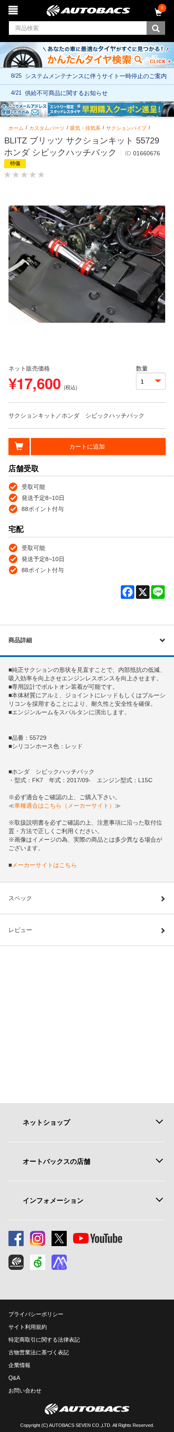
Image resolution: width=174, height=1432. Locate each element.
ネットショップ (46, 1122)
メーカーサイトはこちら (44, 865)
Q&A (14, 1378)
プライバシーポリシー (35, 1314)
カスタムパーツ (47, 128)
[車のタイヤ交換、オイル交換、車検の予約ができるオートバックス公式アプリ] (16, 1262)
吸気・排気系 (85, 128)
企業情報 (19, 1365)
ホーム (16, 128)
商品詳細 (20, 640)
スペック (20, 898)
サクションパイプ (126, 128)
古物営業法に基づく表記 (38, 1352)
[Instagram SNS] (37, 1238)
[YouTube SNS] (97, 1238)
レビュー (20, 930)
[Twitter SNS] (59, 1238)
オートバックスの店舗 (56, 1161)
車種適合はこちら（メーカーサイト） (64, 805)
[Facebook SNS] (16, 1238)
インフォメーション (53, 1200)
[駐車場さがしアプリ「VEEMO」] (37, 1262)
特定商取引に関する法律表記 (44, 1340)
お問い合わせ (24, 1390)
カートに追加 (87, 446)
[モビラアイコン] (59, 1262)
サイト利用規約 (27, 1327)
